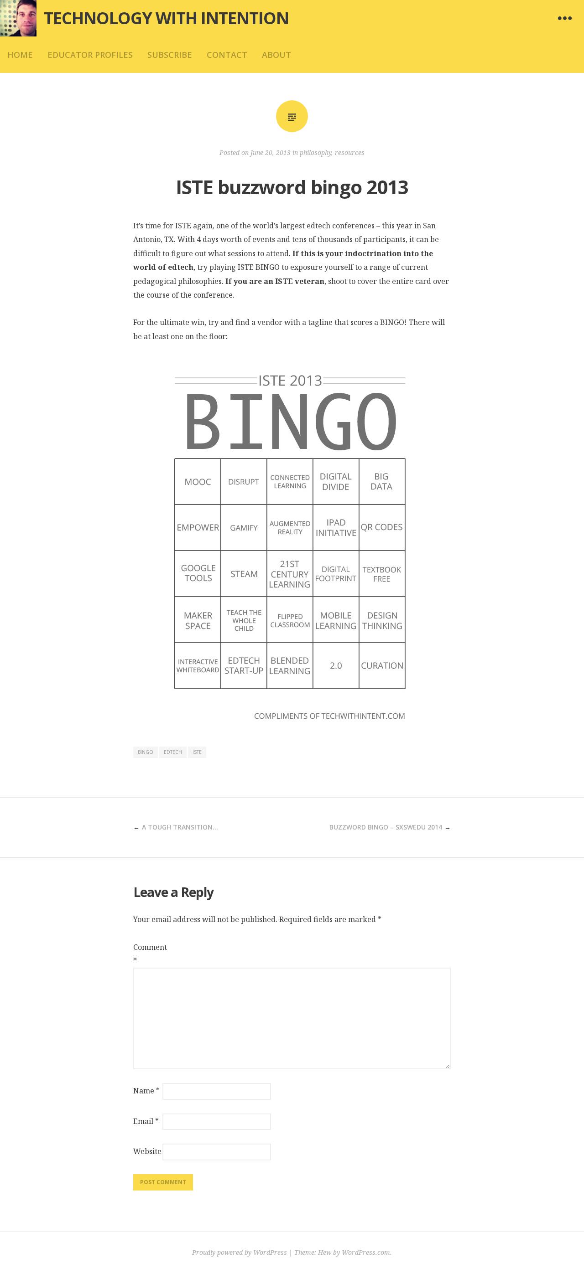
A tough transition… (180, 827)
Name (146, 1091)
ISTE (197, 752)
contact (227, 55)
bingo (145, 752)
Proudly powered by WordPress (239, 1252)
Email (146, 1121)
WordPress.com (366, 1252)
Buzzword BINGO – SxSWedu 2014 (385, 827)
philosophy (315, 152)
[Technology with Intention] (18, 18)
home (20, 55)
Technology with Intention (166, 18)
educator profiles (90, 55)
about (276, 55)
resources (350, 152)
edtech (173, 752)
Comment (147, 954)
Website (147, 1151)
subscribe (169, 55)
